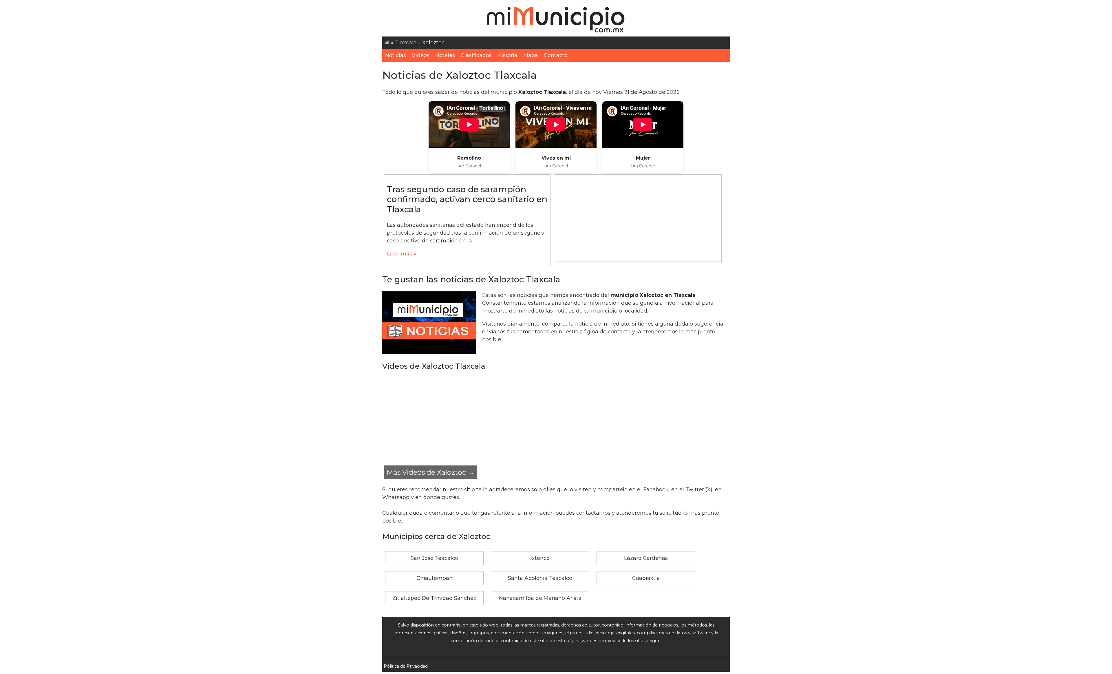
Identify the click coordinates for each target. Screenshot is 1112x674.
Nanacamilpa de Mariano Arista (540, 598)
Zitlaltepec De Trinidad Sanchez (434, 598)
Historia (507, 55)
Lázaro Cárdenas (646, 558)
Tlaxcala (406, 42)
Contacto (556, 55)
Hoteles (445, 55)
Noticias (395, 55)
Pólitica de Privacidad (406, 666)
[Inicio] (387, 42)
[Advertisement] (638, 218)
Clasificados (476, 55)
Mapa (530, 55)
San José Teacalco (434, 558)
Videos (420, 55)
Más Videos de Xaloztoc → (430, 472)
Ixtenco (540, 558)
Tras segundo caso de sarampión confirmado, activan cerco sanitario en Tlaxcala (467, 199)
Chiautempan (434, 578)
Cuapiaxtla (646, 578)
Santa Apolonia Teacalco (540, 578)
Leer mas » (401, 254)
